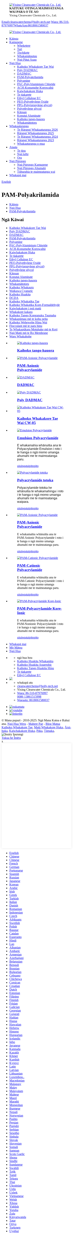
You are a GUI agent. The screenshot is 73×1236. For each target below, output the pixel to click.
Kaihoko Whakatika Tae (24, 301)
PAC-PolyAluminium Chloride (36, 84)
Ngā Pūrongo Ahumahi (31, 168)
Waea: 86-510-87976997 (32, 693)
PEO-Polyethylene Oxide (32, 101)
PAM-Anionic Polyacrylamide (29, 368)
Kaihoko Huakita (20, 294)
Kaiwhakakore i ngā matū (25, 308)
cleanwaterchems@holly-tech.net (37, 686)
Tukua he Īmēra (11, 737)
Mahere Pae (35, 723)
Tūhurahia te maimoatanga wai (36, 171)
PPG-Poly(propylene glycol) (34, 105)
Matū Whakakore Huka (48, 727)
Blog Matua (53, 723)
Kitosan (22, 112)
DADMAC (24, 73)
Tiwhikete (23, 52)
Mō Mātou (15, 647)
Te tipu (21, 150)
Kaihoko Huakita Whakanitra (35, 661)
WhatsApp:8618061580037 (31, 25)
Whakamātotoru (27, 122)
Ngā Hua (15, 63)
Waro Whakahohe (20, 336)
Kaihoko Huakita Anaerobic (34, 664)
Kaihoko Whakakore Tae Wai (35, 66)
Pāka (39, 730)
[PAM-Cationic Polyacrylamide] (37, 558)
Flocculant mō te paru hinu (25, 326)
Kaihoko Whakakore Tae (17, 727)
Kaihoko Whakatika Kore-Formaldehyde (34, 305)
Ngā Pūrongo (17, 161)
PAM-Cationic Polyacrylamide (29, 567)
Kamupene (16, 42)
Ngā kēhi (22, 154)
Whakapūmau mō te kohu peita (28, 319)
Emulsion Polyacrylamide (37, 438)
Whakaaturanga (19, 126)
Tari (19, 49)
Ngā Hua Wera (16, 723)
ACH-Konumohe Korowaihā (35, 87)
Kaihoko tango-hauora (31, 119)
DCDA (13, 298)
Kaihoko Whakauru (21, 287)
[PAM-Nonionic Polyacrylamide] (39, 601)
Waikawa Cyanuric (21, 291)
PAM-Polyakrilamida (30, 77)
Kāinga (13, 38)
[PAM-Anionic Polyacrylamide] (37, 515)
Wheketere (23, 45)
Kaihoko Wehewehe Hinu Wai (28, 322)
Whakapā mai (17, 175)
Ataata (13, 147)
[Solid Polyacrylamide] (32, 472)
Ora (19, 157)
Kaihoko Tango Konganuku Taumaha (32, 315)
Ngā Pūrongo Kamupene (32, 164)
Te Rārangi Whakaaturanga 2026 (37, 129)
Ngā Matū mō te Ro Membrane (28, 333)
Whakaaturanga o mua (31, 143)
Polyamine (23, 80)
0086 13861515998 (29, 696)
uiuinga (21, 466)
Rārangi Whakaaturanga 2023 (35, 140)
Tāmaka (49, 730)
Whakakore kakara (21, 312)
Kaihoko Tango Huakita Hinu (35, 668)
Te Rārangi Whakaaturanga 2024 (37, 136)
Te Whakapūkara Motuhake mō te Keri (33, 329)
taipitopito (32, 466)
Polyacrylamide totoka (35, 480)
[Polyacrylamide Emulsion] (34, 430)
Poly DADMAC (27, 70)
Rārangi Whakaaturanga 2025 (35, 133)
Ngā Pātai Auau (27, 59)
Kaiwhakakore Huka (30, 91)
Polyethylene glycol (29, 108)
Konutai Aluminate (28, 115)
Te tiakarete (24, 94)
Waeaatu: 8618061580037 (33, 700)
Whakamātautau (27, 56)
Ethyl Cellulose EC (29, 98)
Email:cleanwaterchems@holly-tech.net (26, 22)
